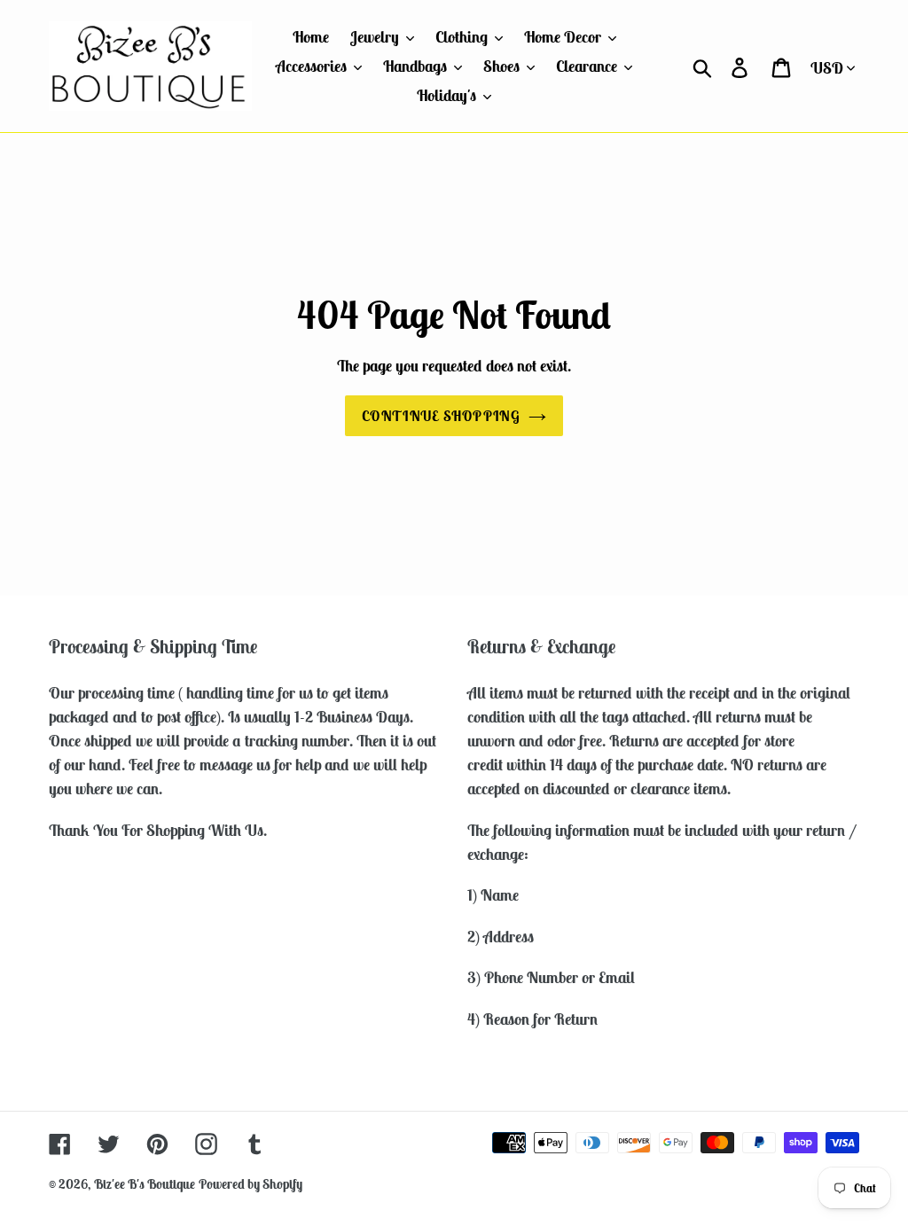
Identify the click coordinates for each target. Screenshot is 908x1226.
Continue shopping (441, 416)
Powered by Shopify (250, 1183)
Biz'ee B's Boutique (144, 1183)
